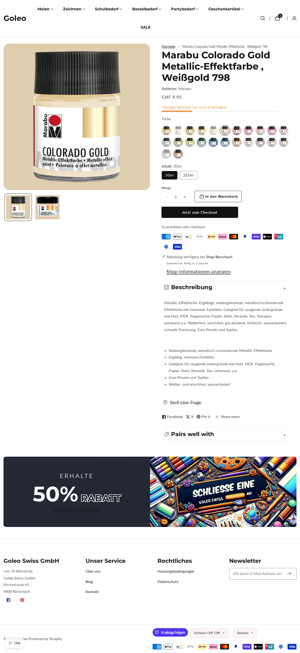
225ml (188, 175)
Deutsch (243, 633)
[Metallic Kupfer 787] (236, 142)
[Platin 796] (283, 142)
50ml (169, 175)
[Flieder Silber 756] (283, 130)
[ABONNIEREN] (289, 573)
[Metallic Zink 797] (260, 142)
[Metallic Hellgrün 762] (190, 142)
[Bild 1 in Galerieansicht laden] (18, 207)
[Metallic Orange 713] (201, 130)
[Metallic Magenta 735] (272, 130)
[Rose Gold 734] (260, 130)
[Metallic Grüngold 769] (178, 142)
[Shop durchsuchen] (263, 18)
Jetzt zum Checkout (200, 212)
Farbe (166, 118)
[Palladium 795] (272, 142)
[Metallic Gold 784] (190, 130)
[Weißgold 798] (225, 130)
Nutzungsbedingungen (176, 571)
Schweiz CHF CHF (207, 633)
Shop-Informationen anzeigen (198, 271)
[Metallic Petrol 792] (213, 142)
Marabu (184, 88)
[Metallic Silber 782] (248, 142)
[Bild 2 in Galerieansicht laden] (47, 207)
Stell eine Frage (186, 402)
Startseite (168, 47)
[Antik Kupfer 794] (178, 154)
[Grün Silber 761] (166, 142)
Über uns (93, 571)
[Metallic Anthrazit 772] (166, 154)
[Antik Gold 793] (166, 130)
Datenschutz (168, 581)
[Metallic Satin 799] (213, 130)
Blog (89, 581)
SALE (146, 27)
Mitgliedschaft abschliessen (76, 509)
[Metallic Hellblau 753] (225, 142)
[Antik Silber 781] (178, 130)
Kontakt (92, 591)
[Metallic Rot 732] (236, 130)
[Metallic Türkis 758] (201, 142)
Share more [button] (230, 416)
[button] (43, 9)
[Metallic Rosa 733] (248, 130)
